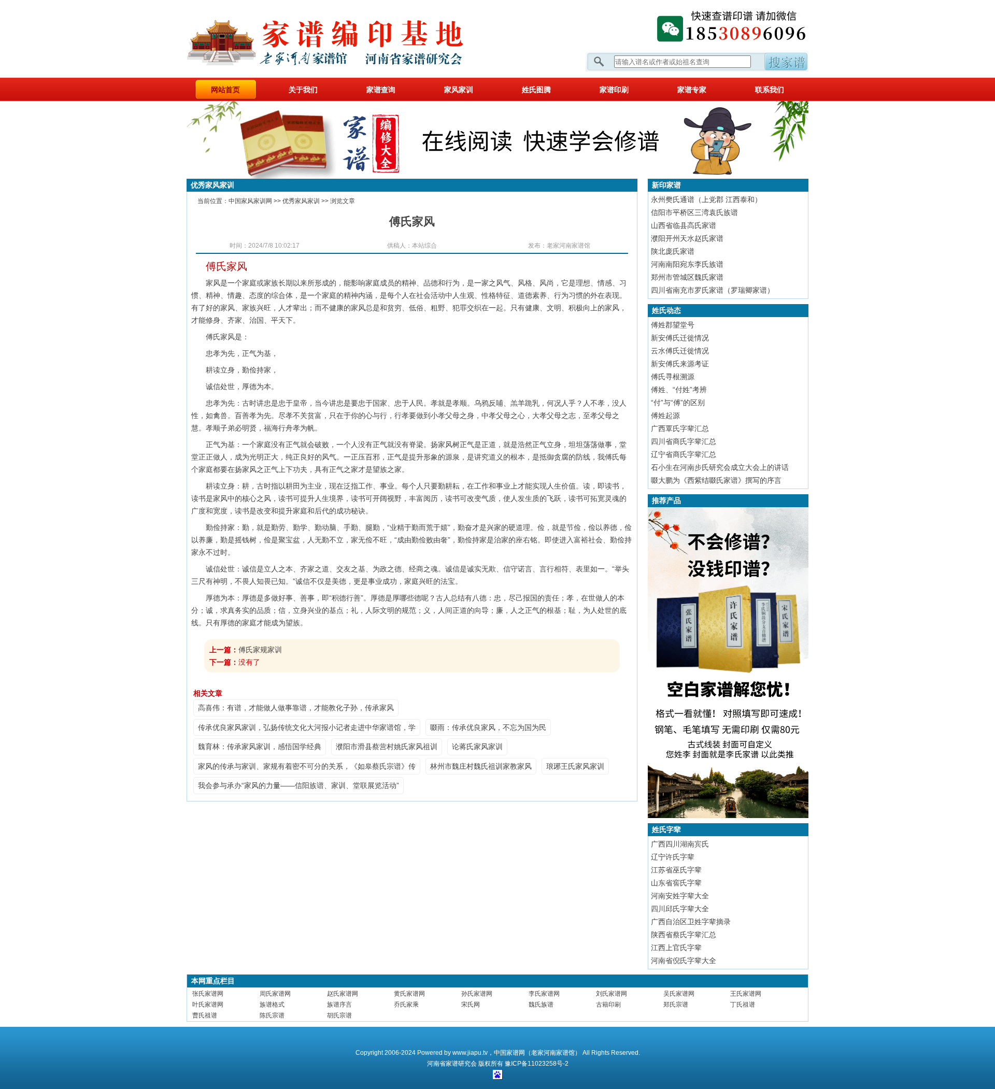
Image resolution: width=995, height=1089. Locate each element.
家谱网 (342, 39)
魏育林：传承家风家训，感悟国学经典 (259, 746)
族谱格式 (272, 1004)
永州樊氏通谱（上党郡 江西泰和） (706, 199)
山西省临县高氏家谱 (683, 225)
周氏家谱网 (275, 993)
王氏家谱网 (745, 993)
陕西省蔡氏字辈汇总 (683, 934)
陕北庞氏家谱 (672, 251)
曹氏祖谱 (204, 1015)
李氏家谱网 (544, 993)
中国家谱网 (509, 1052)
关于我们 (303, 89)
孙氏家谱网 (476, 993)
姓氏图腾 (536, 89)
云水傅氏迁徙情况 (680, 351)
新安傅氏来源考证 (680, 364)
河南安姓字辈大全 (680, 896)
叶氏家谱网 (207, 1004)
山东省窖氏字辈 (676, 883)
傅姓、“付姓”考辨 (679, 389)
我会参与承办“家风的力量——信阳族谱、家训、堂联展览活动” (298, 785)
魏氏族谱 (541, 1004)
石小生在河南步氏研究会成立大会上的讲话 (720, 467)
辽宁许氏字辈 (672, 857)
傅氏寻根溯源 (672, 376)
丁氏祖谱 (742, 1004)
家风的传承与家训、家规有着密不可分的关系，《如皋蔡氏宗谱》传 (307, 766)
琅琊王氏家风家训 (575, 766)
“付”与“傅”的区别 (678, 402)
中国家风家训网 (250, 201)
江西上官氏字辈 (676, 947)
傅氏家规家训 (260, 650)
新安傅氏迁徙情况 (680, 338)
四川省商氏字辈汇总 (683, 441)
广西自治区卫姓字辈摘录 (691, 922)
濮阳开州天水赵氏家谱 (687, 238)
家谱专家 (691, 89)
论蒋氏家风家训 (477, 746)
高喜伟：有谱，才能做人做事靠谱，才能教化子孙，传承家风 (296, 708)
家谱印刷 (614, 89)
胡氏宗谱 (339, 1015)
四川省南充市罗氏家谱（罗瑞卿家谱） (712, 290)
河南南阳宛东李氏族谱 (687, 264)
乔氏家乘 (406, 1004)
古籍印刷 (608, 1004)
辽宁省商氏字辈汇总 (683, 454)
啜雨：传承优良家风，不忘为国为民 (488, 727)
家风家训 (458, 89)
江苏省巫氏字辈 (676, 870)
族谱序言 (339, 1004)
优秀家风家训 (301, 201)
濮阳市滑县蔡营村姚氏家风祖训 (386, 746)
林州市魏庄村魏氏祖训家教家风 (481, 766)
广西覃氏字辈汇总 (680, 428)
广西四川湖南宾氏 (680, 844)
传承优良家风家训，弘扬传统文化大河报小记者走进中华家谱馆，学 (307, 727)
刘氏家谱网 (611, 993)
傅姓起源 (665, 415)
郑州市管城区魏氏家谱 (687, 277)
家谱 (452, 1063)
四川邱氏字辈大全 (680, 909)
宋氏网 (470, 1004)
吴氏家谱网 (678, 993)
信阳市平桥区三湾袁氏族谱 (694, 212)
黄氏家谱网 (409, 993)
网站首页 (225, 89)
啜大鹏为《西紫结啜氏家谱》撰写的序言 (716, 480)
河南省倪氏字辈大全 (683, 960)
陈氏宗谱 (272, 1015)
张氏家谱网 (207, 993)
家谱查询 (380, 89)
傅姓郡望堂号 (672, 325)
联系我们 (769, 89)
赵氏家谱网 (342, 993)
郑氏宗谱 (675, 1004)
